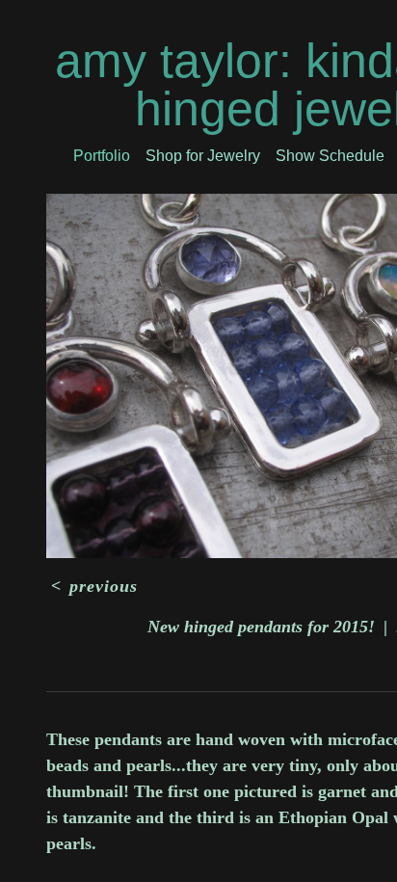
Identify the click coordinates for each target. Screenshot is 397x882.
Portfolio (101, 155)
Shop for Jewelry (203, 155)
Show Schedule (330, 155)
